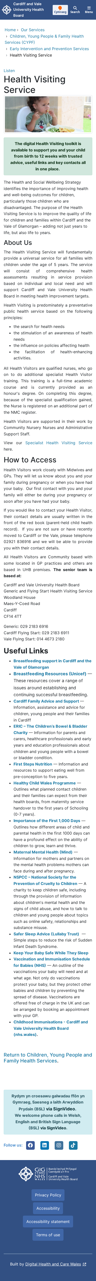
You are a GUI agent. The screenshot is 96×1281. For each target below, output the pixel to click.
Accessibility (48, 1208)
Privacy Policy (48, 1195)
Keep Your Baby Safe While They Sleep (51, 952)
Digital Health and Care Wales (53, 1264)
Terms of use (48, 1234)
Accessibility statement (48, 1221)
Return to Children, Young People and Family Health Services (48, 1058)
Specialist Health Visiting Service (58, 442)
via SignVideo (60, 1108)
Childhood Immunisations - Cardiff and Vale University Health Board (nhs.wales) (51, 1028)
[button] (30, 1145)
